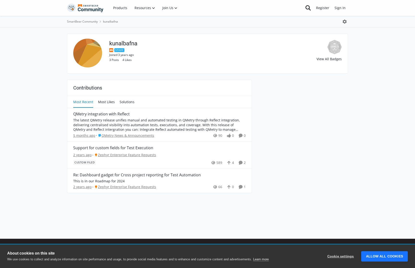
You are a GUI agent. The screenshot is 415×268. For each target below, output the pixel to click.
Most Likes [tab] (106, 102)
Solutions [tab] (127, 102)
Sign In (340, 8)
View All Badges (329, 59)
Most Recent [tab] (83, 102)
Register (322, 8)
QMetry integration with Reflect (101, 114)
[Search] (308, 8)
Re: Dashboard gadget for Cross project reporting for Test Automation (137, 175)
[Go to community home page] (85, 8)
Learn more (261, 259)
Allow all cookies (384, 256)
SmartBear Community (82, 21)
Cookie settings (340, 256)
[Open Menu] (344, 21)
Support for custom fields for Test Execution (113, 147)
